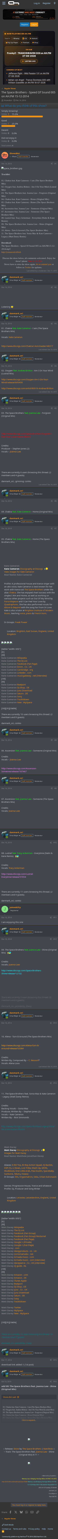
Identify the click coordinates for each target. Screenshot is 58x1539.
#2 (55, 287)
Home (50, 1529)
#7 (55, 528)
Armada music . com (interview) (23, 1259)
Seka (36, 1176)
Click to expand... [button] (29, 1420)
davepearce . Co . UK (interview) (23, 1262)
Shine (16, 1448)
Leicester (20, 1197)
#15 (55, 1360)
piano (29, 613)
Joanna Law (15, 451)
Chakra (12, 592)
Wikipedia (14, 657)
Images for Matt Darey (15, 1153)
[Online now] (6, 282)
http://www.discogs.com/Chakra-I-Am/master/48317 (27, 346)
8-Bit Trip (16, 1164)
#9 (55, 788)
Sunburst (8, 1173)
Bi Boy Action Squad (32, 1164)
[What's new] (54, 3)
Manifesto (48, 1448)
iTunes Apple (13, 1280)
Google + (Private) (16, 1242)
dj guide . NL (13, 1265)
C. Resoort (33, 1060)
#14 (55, 1083)
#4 (55, 366)
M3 (16, 1176)
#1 (55, 163)
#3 (55, 323)
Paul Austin (36, 1170)
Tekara (17, 1173)
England (42, 631)
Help (44, 1529)
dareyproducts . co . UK (19, 1251)
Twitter (28, 267)
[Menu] (4, 3)
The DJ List (14, 660)
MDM (44, 1167)
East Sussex (31, 631)
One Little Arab (22, 1170)
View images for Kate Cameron (19, 571)
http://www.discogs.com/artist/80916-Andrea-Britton (27, 388)
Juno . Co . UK (14, 1289)
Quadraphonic (11, 604)
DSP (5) (7, 1167)
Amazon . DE (13, 1277)
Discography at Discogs (31, 568)
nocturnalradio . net (17, 1254)
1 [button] (5, 123)
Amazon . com (14, 1274)
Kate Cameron (15, 337)
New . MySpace (16, 702)
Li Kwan (16, 1167)
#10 (55, 842)
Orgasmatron (26, 1176)
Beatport (13, 684)
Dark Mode (9, 1524)
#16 (55, 1381)
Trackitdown (15, 699)
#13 (55, 1023)
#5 (55, 408)
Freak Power (21, 622)
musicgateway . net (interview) (24, 675)
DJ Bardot (47, 1164)
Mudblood (9, 1170)
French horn (40, 613)
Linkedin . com (16, 672)
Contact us (6, 1529)
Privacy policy (34, 1529)
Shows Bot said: (9, 1397)
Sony (11, 696)
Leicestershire (32, 1197)
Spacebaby (48, 1170)
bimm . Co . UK (16, 666)
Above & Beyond (12, 607)
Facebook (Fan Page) (19, 663)
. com (10, 1248)
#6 (55, 501)
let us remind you (43, 264)
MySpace (12, 1310)
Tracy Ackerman (16, 868)
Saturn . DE (14, 693)
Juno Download (16, 690)
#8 (55, 740)
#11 (55, 917)
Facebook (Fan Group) (18, 1233)
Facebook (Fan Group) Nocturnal (23, 1236)
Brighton (20, 631)
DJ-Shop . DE (15, 687)
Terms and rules (19, 1529)
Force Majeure (11, 601)
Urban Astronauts (47, 1176)
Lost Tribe (26, 1167)
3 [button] (5, 114)
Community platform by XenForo (24, 1536)
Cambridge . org (17, 669)
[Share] (51, 163)
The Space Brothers (33, 589)
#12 (55, 939)
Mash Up (36, 1167)
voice (22, 613)
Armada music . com (17, 1256)
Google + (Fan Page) (17, 1245)
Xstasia (25, 1173)
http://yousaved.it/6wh (11, 252)
